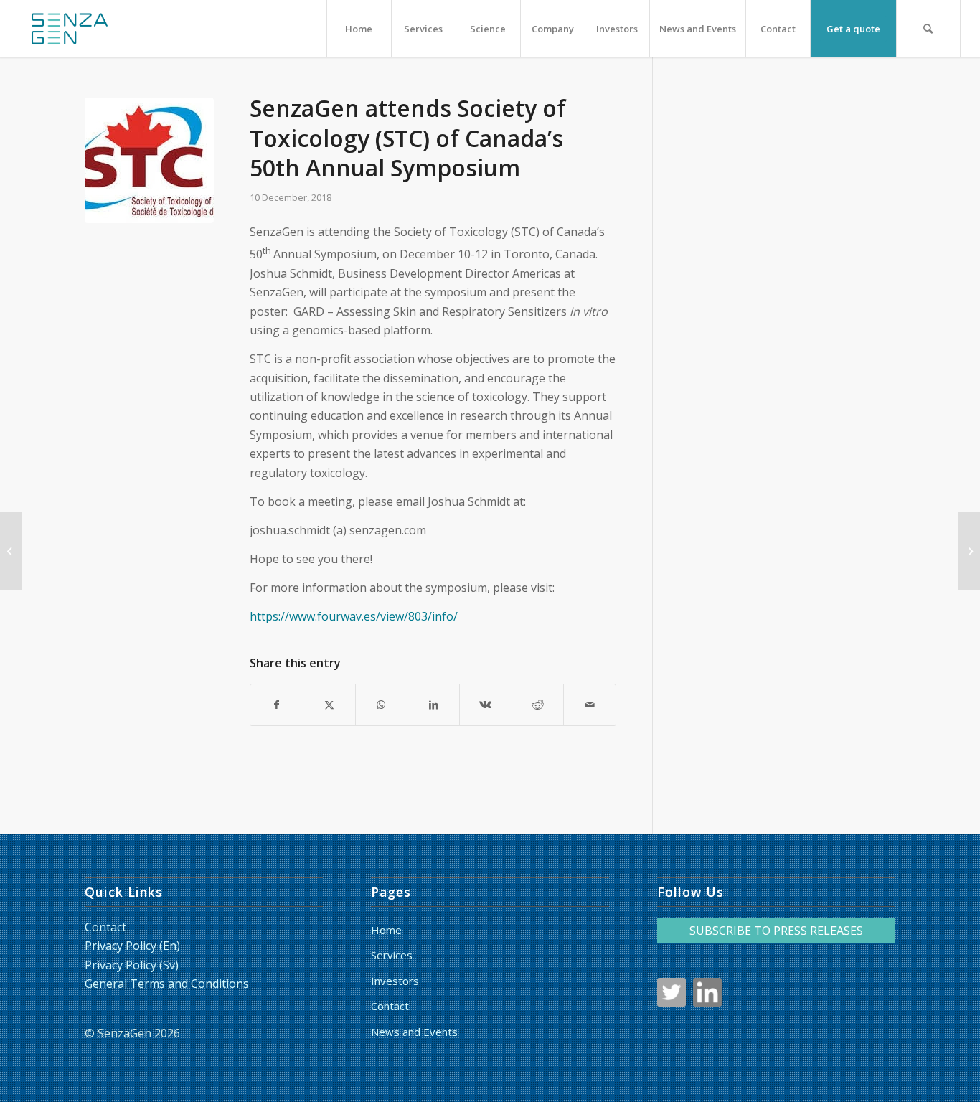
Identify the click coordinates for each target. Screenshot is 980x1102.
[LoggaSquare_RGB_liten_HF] (69, 28)
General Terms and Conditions (167, 984)
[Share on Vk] (486, 704)
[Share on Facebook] (276, 704)
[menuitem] (358, 28)
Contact (105, 927)
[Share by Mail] (590, 704)
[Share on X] (329, 704)
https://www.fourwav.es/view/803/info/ (354, 616)
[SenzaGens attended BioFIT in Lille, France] (969, 551)
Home (386, 930)
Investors (395, 981)
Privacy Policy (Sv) (132, 965)
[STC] (149, 162)
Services (392, 955)
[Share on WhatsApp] (381, 704)
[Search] (928, 28)
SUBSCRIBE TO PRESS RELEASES (776, 930)
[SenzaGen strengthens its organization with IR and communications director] (11, 551)
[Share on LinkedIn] (433, 704)
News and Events (414, 1032)
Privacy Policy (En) (132, 945)
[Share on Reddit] (538, 704)
